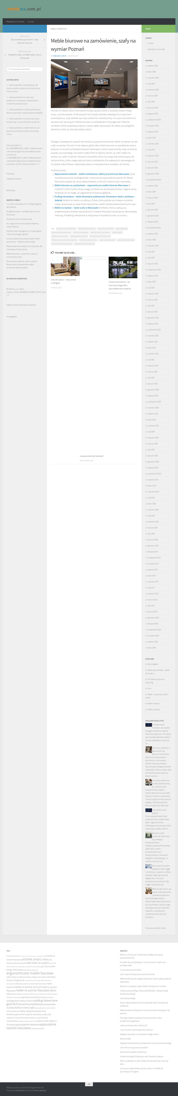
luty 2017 (151, 605)
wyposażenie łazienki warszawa (84, 244)
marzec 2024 (153, 197)
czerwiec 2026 (153, 77)
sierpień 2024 (153, 185)
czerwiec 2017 (153, 581)
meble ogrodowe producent (78, 236)
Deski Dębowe (27, 970)
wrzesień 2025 (153, 125)
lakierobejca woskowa (16, 977)
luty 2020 (151, 449)
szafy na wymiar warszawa (126, 240)
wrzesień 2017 (153, 563)
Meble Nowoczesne (14, 994)
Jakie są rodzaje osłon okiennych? (133, 1025)
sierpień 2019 (153, 479)
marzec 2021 (153, 371)
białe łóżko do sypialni (37, 962)
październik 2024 (154, 179)
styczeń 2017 (153, 611)
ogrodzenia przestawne (31, 997)
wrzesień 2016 (153, 635)
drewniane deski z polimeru (86, 229)
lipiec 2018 (152, 503)
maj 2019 (151, 497)
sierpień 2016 (153, 641)
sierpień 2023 (153, 233)
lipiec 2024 (152, 191)
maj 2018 (151, 515)
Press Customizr (40, 1090)
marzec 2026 (153, 95)
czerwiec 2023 (153, 245)
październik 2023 (154, 227)
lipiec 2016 (152, 647)
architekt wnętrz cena (35, 959)
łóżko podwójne (28, 164)
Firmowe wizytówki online (155, 928)
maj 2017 (151, 587)
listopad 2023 (153, 221)
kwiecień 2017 (153, 593)
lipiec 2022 (152, 281)
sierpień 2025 (153, 131)
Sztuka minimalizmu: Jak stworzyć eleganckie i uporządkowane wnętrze (120, 285)
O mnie (31, 21)
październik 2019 (154, 473)
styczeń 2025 (153, 167)
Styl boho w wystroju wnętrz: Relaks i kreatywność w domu (143, 986)
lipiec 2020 (152, 419)
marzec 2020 (153, 443)
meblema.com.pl (60, 56)
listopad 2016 (153, 623)
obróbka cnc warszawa (14, 997)
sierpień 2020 (153, 413)
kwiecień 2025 (153, 155)
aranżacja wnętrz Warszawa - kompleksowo (32, 956)
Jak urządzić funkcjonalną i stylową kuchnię (137, 974)
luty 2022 (151, 305)
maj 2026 (151, 83)
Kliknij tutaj (11, 190)
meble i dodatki (117, 232)
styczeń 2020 (153, 455)
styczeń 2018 (153, 539)
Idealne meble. (125, 1038)
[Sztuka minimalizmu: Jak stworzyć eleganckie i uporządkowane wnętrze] (123, 267)
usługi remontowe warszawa (27, 1021)
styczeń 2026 (153, 107)
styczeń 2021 (153, 383)
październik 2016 (154, 629)
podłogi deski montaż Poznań (20, 1000)
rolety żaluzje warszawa (30, 1011)
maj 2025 (151, 149)
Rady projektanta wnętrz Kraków (45, 1008)
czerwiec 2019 (153, 491)
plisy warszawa (47, 997)
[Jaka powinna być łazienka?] (94, 354)
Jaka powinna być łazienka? (92, 456)
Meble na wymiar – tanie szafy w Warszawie (77, 207)
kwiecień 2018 (153, 521)
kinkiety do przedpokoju (80, 232)
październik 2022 (154, 269)
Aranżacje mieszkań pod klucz (66, 229)
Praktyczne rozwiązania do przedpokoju (64, 240)
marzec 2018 (153, 527)
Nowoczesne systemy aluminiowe (133, 1052)
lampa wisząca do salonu (36, 977)
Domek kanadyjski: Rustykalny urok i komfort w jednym (141, 1056)
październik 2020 (154, 401)
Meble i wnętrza (59, 28)
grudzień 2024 (153, 173)
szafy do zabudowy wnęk (36, 1014)
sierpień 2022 (153, 275)
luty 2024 (151, 203)
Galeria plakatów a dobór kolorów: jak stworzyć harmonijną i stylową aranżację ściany (23, 131)
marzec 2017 (153, 599)
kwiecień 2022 (153, 293)
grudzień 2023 (153, 215)
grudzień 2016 (153, 617)
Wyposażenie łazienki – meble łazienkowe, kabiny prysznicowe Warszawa (92, 173)
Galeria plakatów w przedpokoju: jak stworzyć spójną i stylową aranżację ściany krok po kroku (23, 88)
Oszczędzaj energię (127, 998)
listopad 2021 (153, 323)
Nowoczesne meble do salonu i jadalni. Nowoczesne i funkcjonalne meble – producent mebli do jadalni (22, 264)
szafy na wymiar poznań (107, 240)
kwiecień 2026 (153, 89)
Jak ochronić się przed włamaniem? (134, 1047)
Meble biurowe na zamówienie (100, 232)
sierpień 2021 (153, 341)
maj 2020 (151, 431)
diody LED (35, 970)
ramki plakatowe (13, 1011)
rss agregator (12, 316)
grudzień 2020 (153, 389)
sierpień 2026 (153, 65)
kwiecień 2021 (153, 365)
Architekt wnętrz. (158, 724)
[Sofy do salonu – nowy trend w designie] (65, 266)
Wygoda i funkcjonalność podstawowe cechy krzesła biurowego (145, 1043)
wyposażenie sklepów (27, 1024)
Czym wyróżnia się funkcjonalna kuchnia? (136, 1030)
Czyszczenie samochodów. (131, 970)
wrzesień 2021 (153, 335)
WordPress (20, 1090)
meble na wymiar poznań (60, 236)
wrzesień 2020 (153, 407)
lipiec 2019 (152, 485)
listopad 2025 (153, 113)
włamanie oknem (37, 1028)
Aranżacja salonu (13, 956)
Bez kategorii (153, 664)
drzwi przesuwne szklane (105, 229)
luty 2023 (151, 257)
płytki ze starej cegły (24, 1007)
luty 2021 (151, 377)
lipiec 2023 (152, 239)
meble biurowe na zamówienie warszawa (30, 984)
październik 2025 (154, 119)
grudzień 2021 (153, 317)
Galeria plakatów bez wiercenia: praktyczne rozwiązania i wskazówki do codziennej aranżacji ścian (22, 100)
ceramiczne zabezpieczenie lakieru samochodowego (27, 967)
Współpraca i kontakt (15, 21)
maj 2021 (151, 359)
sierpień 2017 (153, 569)
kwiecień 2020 (153, 437)
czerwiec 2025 (153, 143)
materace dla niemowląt (32, 980)
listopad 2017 (153, 551)
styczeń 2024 (153, 209)
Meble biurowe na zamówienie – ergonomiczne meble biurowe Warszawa (91, 185)
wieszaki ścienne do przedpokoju (62, 244)
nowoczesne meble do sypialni (48, 994)
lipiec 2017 (152, 575)
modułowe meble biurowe (30, 994)
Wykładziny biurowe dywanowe (19, 219)
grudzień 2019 (153, 461)
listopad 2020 (153, 395)
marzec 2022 (153, 299)
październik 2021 (154, 329)
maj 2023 (151, 251)
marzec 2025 (153, 161)
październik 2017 (154, 557)
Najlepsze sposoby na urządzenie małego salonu (139, 1034)
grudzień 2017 (153, 545)
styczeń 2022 (153, 311)
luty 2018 (151, 533)
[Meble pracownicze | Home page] (24, 9)
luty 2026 (151, 101)
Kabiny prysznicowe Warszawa (61, 232)
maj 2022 (151, 287)
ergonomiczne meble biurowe (30, 973)
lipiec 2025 (152, 137)
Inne (149, 688)
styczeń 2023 (153, 263)
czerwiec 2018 (153, 509)
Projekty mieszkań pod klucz (88, 240)
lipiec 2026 (152, 71)
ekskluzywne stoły (121, 229)
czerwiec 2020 (153, 425)
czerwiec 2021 (153, 353)
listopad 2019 (153, 467)
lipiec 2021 (152, 347)
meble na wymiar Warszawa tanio (36, 990)
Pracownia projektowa (29, 1004)
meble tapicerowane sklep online (100, 236)
